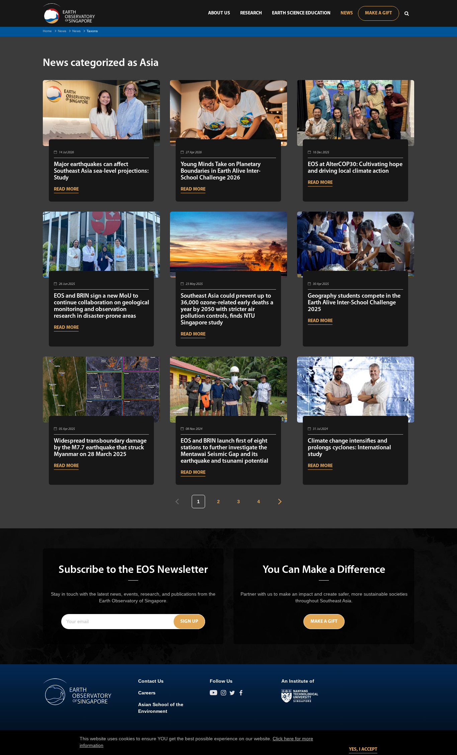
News (347, 13)
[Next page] (278, 501)
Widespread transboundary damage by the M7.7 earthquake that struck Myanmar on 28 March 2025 (100, 448)
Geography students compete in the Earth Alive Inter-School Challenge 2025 (354, 303)
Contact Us (151, 681)
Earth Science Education (301, 13)
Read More (66, 189)
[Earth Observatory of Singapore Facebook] (241, 692)
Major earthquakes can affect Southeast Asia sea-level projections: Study (101, 171)
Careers (147, 692)
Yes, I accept (363, 749)
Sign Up (189, 621)
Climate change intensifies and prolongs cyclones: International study (349, 448)
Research (251, 13)
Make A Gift (378, 13)
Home (47, 31)
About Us (219, 13)
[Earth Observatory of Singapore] (69, 13)
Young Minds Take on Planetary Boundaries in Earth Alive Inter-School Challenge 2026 (221, 171)
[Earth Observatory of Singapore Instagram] (223, 692)
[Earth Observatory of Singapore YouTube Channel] (213, 692)
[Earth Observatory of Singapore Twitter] (232, 692)
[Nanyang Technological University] (299, 696)
